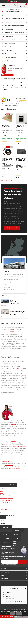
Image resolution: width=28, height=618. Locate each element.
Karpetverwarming (10, 50)
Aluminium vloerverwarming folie (14, 22)
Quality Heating (16, 368)
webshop (13, 441)
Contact (10, 70)
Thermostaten (9, 36)
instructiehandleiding (13, 424)
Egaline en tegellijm (10, 57)
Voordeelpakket (9, 29)
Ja (12, 614)
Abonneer (22, 562)
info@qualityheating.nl (14, 468)
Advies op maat (3, 509)
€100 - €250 (6, 538)
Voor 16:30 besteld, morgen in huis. (15, 9)
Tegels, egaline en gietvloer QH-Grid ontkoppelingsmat (16, 18)
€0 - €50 (5, 534)
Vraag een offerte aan (7, 616)
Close (1, 491)
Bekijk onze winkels (12, 228)
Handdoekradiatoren (4, 507)
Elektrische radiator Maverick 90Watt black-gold (21, 126)
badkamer (13, 329)
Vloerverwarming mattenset (6, 498)
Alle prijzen (18, 530)
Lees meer (4, 305)
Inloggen (14, 6)
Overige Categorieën (10, 61)
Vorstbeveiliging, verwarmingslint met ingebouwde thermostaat (7, 160)
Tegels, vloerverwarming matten (13, 11)
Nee (19, 614)
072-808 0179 (9, 465)
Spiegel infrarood (9, 47)
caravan (12, 331)
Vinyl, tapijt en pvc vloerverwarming (14, 25)
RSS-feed (18, 609)
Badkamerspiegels (10, 43)
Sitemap (23, 609)
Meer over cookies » (14, 616)
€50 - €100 (15, 534)
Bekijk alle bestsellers (6, 180)
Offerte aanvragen (7, 75)
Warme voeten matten (11, 54)
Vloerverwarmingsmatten (18, 446)
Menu (3, 6)
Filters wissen (6, 542)
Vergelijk (4, 143)
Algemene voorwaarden (9, 609)
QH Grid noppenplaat (5, 502)
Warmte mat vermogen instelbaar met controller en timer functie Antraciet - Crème (21, 161)
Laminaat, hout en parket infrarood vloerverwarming (16, 15)
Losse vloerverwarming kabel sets (14, 39)
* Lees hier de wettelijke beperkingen (8, 564)
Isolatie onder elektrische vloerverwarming (16, 32)
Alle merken (6, 527)
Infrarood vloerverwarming (6, 500)
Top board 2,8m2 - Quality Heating (6, 126)
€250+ (16, 538)
